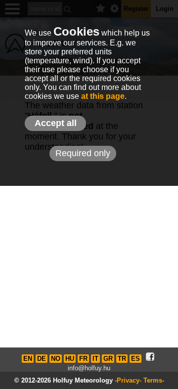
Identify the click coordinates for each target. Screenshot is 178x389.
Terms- (153, 380)
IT (95, 358)
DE (41, 358)
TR (122, 358)
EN (27, 358)
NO (55, 358)
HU (69, 358)
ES (135, 358)
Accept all (56, 123)
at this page (103, 96)
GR (108, 358)
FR (83, 358)
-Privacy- (128, 380)
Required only (82, 153)
